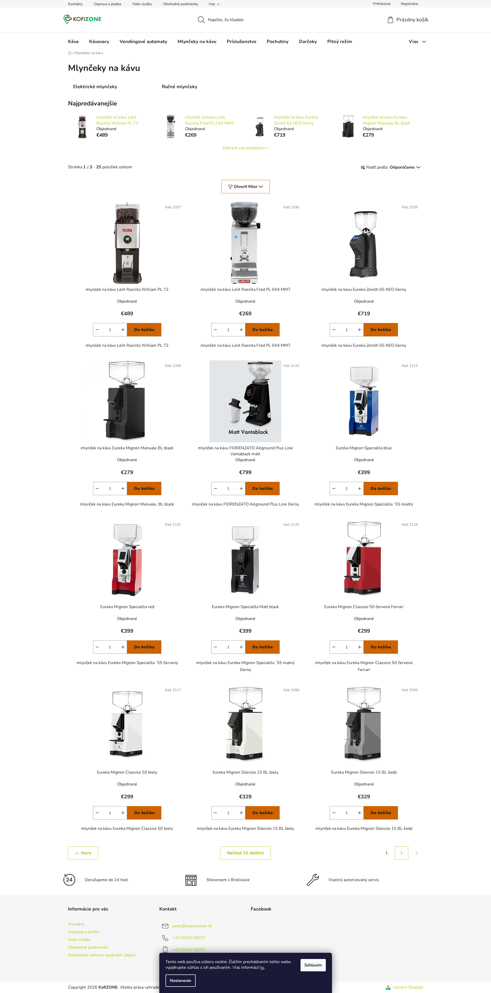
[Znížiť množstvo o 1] (97, 329)
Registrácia (409, 3)
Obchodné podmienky (180, 4)
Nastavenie (180, 980)
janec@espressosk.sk (192, 926)
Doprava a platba (107, 4)
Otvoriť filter (245, 186)
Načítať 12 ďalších (245, 853)
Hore (86, 853)
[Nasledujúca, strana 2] (401, 853)
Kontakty (75, 4)
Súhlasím (313, 965)
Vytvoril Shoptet (408, 987)
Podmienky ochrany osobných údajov (102, 955)
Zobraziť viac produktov (243, 148)
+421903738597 (189, 937)
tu (262, 967)
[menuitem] (73, 41)
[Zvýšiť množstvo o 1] (123, 329)
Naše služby (142, 4)
